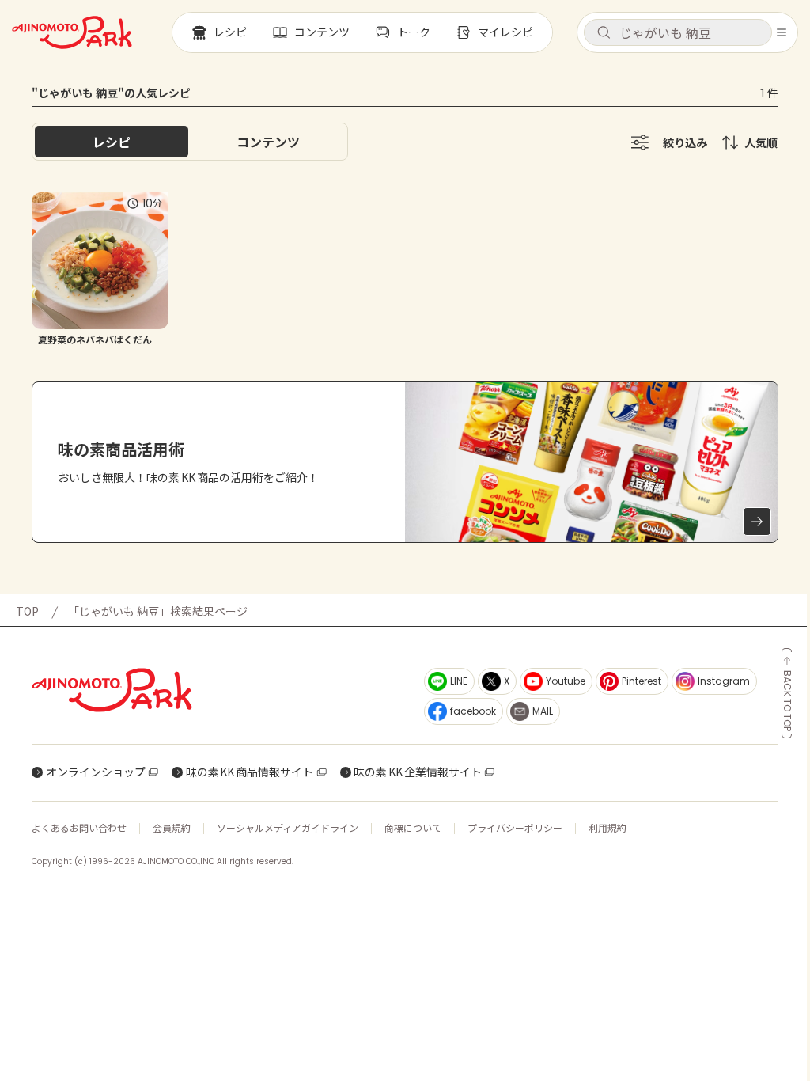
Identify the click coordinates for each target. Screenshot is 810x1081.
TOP (27, 611)
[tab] (268, 141)
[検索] (603, 33)
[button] (678, 32)
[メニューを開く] (781, 32)
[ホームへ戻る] (72, 32)
